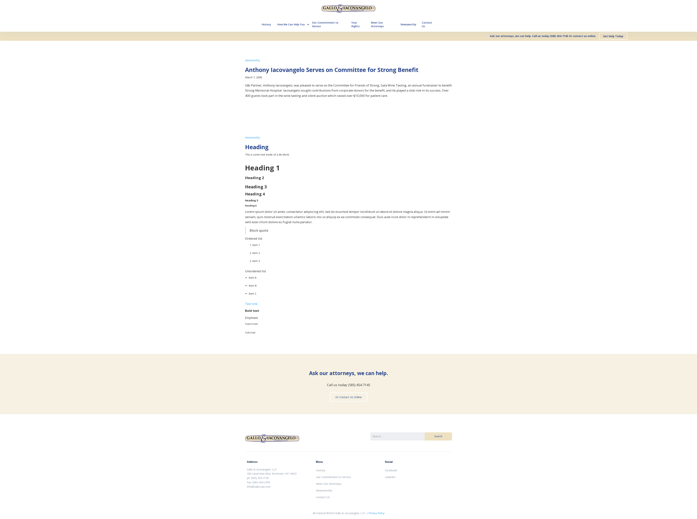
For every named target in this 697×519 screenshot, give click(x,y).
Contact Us (427, 24)
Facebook (391, 470)
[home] (348, 9)
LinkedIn (390, 477)
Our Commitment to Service (325, 24)
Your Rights (355, 24)
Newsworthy (408, 24)
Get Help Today (613, 36)
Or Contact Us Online (348, 397)
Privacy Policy (376, 513)
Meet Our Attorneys (377, 24)
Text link (251, 304)
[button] (291, 24)
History (266, 24)
